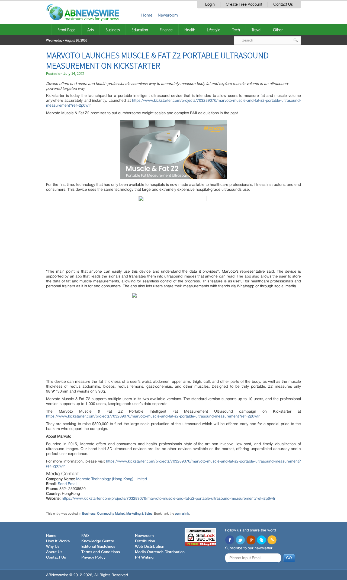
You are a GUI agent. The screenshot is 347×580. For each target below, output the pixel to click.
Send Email (67, 484)
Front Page (66, 29)
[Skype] (261, 540)
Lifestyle (213, 29)
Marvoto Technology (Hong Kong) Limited (111, 479)
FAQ (85, 536)
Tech (236, 29)
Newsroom (168, 15)
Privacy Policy (93, 557)
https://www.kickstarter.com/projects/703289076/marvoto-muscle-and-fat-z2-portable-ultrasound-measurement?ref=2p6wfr (153, 416)
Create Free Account (244, 4)
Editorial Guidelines (98, 547)
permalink (182, 513)
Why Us (52, 547)
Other (278, 29)
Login (210, 4)
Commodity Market (111, 513)
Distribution (145, 541)
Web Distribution (149, 547)
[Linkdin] (250, 540)
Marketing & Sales (139, 513)
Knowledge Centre (97, 541)
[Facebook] (229, 540)
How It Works (58, 541)
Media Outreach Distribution (160, 552)
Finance (166, 29)
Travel (256, 29)
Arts (90, 29)
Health (189, 29)
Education (139, 29)
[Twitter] (240, 540)
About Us (54, 552)
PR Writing (144, 557)
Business (112, 29)
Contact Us (283, 4)
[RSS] (272, 540)
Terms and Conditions (100, 552)
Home (146, 15)
